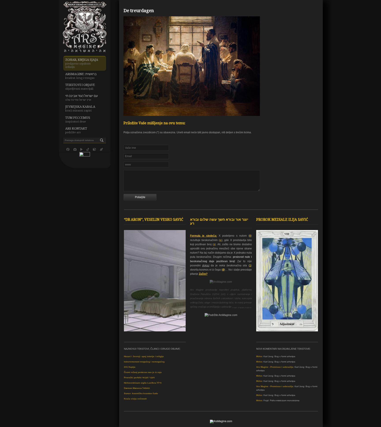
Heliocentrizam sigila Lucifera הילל (143, 383)
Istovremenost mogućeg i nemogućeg (144, 361)
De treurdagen (138, 11)
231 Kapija (129, 367)
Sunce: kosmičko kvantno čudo (141, 393)
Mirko (259, 356)
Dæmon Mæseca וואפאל (137, 388)
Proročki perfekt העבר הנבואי (139, 377)
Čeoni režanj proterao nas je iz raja (143, 372)
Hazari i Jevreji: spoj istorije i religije (144, 356)
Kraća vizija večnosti (135, 398)
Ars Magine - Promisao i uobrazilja (274, 367)
